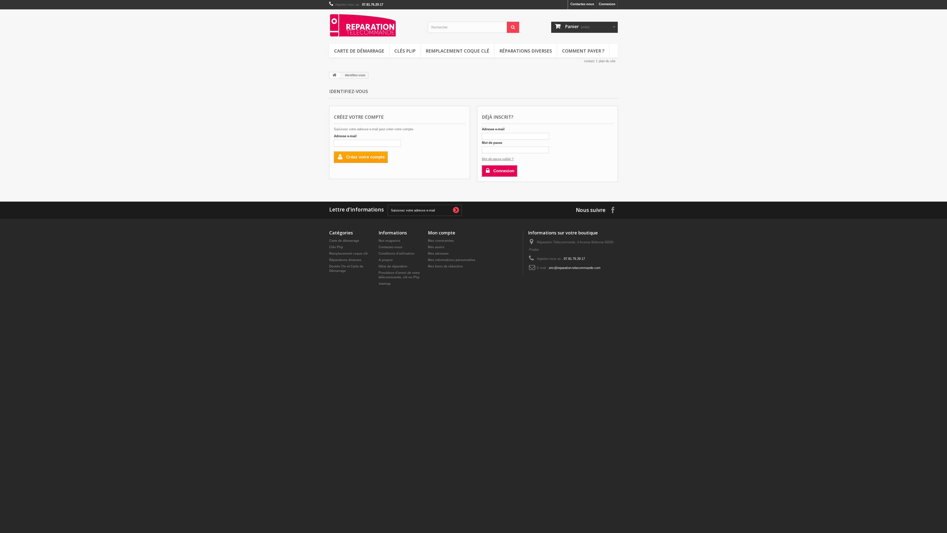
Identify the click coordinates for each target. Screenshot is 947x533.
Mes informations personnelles (451, 260)
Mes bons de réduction (445, 266)
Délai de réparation (393, 266)
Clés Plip (405, 51)
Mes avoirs (436, 247)
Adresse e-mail (345, 136)
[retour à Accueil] (334, 75)
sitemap (385, 284)
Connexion (607, 4)
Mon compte (441, 233)
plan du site (607, 61)
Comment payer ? (583, 51)
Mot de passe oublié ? (497, 159)
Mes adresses (438, 253)
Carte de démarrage (359, 51)
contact (589, 61)
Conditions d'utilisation (396, 253)
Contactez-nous (582, 4)
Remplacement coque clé (457, 51)
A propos (386, 260)
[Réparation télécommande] (374, 25)
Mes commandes (441, 241)
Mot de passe (492, 143)
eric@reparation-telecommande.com (575, 268)
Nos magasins (389, 241)
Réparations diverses (525, 51)
